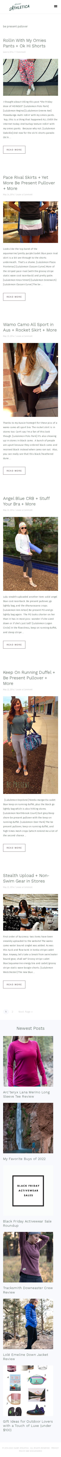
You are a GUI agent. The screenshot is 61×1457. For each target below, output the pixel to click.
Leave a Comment (24, 195)
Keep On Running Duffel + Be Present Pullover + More (29, 678)
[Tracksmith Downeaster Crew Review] (28, 1258)
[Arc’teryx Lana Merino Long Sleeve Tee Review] (28, 1062)
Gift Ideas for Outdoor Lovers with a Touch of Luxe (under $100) (28, 1425)
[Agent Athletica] (20, 9)
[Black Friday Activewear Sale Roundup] (28, 1191)
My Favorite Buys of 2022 (24, 1159)
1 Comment (20, 52)
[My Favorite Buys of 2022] (28, 1129)
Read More (14, 150)
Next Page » (25, 1011)
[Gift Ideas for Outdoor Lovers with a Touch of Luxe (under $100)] (28, 1391)
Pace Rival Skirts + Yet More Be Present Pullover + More (29, 183)
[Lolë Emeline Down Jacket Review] (28, 1325)
